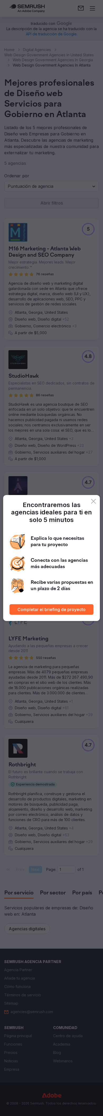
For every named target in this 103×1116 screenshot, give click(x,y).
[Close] (93, 501)
